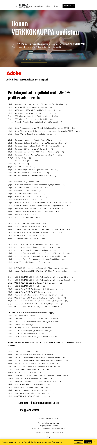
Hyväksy (88, 442)
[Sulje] (95, 441)
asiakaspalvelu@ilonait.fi (48, 418)
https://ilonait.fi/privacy (57, 428)
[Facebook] (47, 437)
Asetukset (78, 442)
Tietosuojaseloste (57, 442)
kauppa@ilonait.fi (54, 47)
